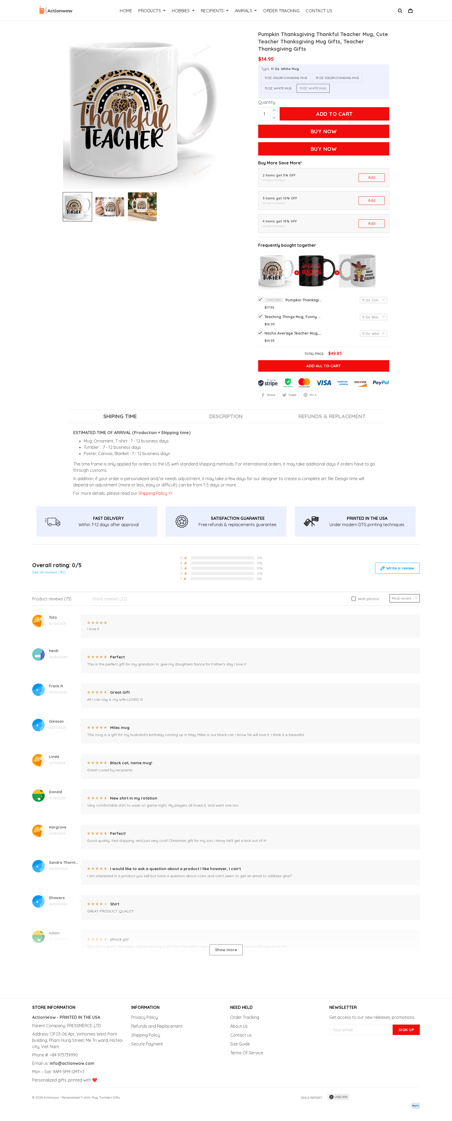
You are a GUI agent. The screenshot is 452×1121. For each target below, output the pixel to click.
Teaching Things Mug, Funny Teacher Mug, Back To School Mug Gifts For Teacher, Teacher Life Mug (293, 316)
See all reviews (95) (49, 572)
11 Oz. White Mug (285, 69)
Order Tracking (281, 10)
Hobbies (181, 10)
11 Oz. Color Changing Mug (286, 78)
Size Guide (240, 1044)
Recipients (212, 10)
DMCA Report (311, 1098)
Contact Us (319, 10)
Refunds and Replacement (157, 1026)
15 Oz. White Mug (278, 88)
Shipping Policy (145, 1035)
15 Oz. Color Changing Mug (337, 78)
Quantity (266, 102)
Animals (243, 10)
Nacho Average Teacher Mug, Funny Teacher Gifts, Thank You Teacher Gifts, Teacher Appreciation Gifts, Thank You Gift (293, 333)
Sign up (406, 1029)
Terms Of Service (246, 1052)
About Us (239, 1026)
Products (149, 10)
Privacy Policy (144, 1017)
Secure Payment (147, 1044)
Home (126, 10)
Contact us (241, 1035)
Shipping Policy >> (154, 493)
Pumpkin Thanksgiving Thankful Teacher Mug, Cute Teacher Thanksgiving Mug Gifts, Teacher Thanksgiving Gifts (303, 300)
